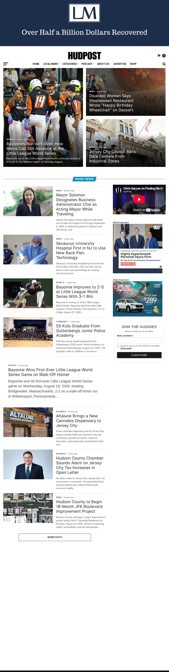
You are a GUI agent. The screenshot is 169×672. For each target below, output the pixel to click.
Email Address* (125, 336)
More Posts (55, 537)
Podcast (86, 64)
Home (36, 64)
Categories (69, 64)
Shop (133, 64)
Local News (50, 64)
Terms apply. (126, 348)
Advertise (120, 64)
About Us (103, 64)
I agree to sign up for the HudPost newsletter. (140, 347)
